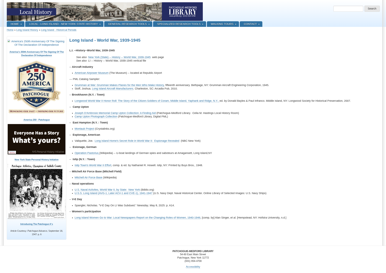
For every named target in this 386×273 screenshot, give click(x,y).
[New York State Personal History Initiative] (36, 139)
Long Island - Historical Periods (58, 30)
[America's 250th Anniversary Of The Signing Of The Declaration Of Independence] (36, 43)
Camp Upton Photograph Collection (96, 116)
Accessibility (193, 266)
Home (10, 30)
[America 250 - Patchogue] (36, 87)
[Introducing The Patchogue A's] (36, 191)
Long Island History (27, 30)
